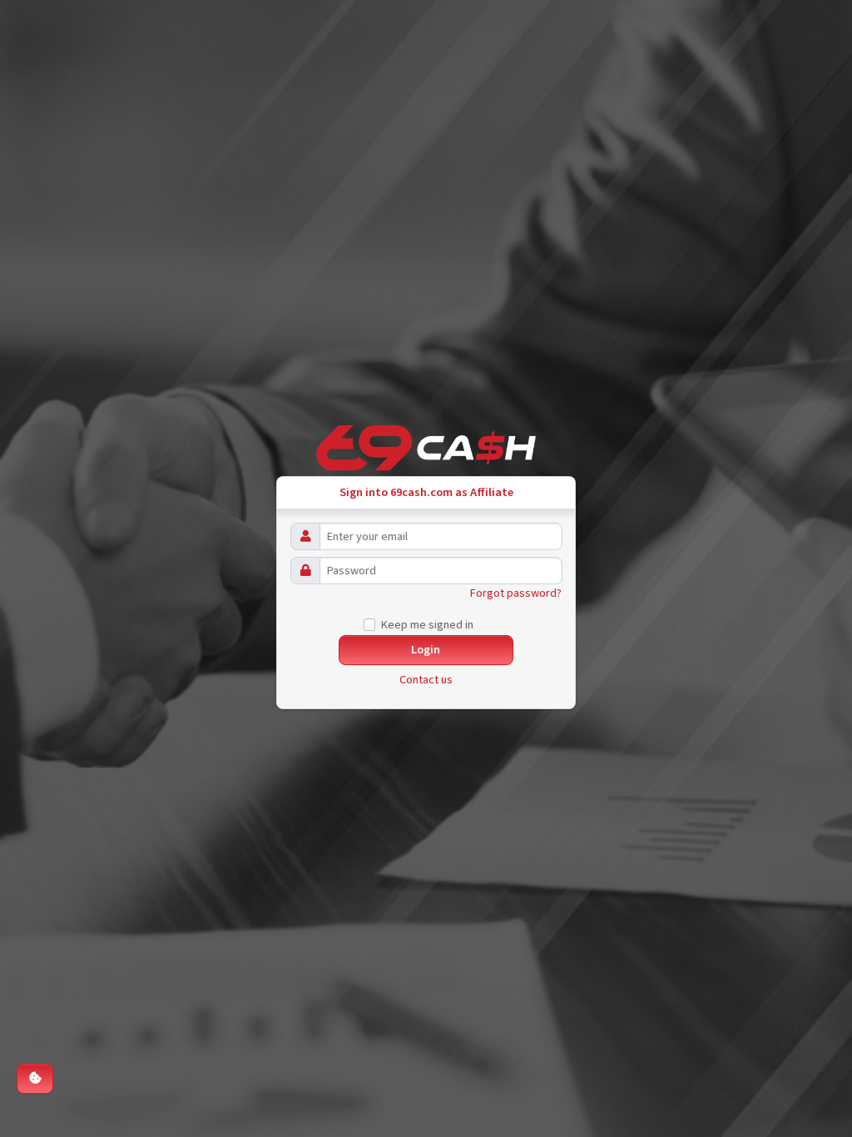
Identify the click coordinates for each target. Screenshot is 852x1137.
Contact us (426, 679)
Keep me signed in (427, 624)
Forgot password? (516, 593)
